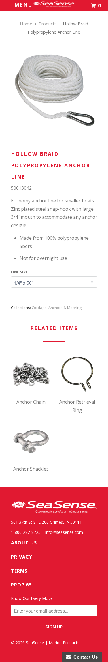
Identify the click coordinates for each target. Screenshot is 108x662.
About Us (24, 543)
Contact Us (84, 657)
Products (48, 23)
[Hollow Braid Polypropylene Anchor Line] (54, 89)
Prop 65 (21, 585)
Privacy (21, 557)
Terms (19, 571)
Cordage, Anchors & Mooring (57, 307)
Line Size (19, 272)
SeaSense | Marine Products (52, 642)
